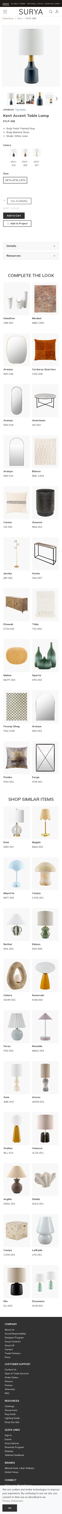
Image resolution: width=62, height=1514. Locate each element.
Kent (19, 18)
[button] (5, 98)
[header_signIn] (57, 11)
